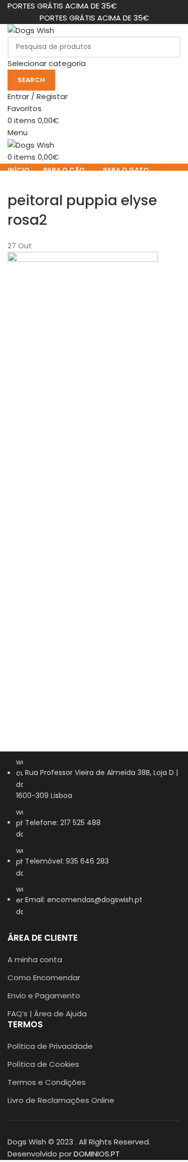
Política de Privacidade (50, 1046)
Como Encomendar (44, 977)
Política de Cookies (43, 1064)
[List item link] (94, 841)
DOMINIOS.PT (97, 1153)
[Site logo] (31, 30)
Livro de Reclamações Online (61, 1100)
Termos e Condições (47, 1082)
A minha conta (35, 959)
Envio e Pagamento (44, 995)
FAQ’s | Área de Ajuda (47, 1013)
